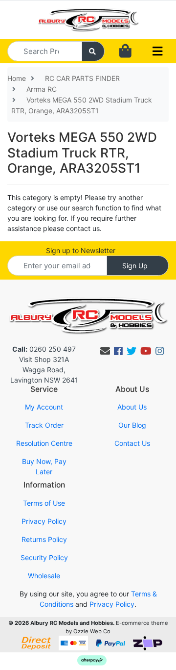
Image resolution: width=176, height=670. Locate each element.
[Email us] (105, 351)
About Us (132, 407)
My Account (44, 407)
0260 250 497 (44, 349)
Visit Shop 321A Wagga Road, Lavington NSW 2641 (44, 369)
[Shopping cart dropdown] (125, 51)
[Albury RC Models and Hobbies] (88, 19)
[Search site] (93, 51)
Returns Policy (44, 539)
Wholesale (44, 575)
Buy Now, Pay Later (44, 466)
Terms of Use (44, 503)
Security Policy (44, 557)
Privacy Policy (44, 521)
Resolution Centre (44, 443)
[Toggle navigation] (157, 51)
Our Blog (132, 425)
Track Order (44, 425)
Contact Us (132, 443)
